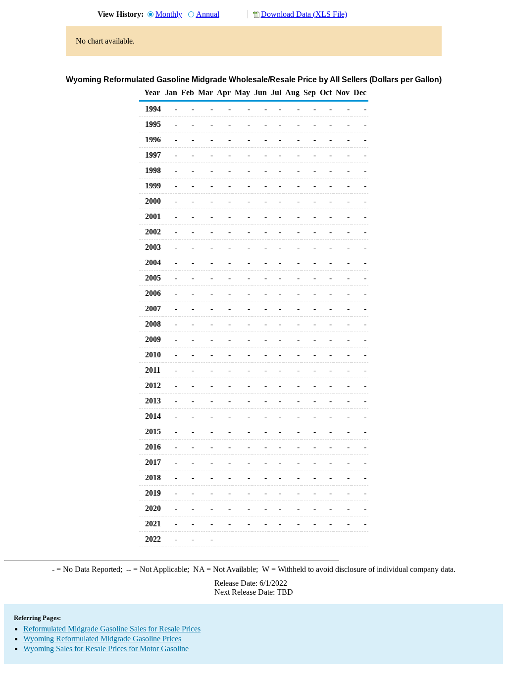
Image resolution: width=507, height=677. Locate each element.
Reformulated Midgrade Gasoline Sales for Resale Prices (112, 628)
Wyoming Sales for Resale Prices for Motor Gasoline (106, 648)
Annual (207, 14)
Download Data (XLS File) (304, 14)
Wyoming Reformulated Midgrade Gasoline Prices (102, 638)
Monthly (168, 14)
